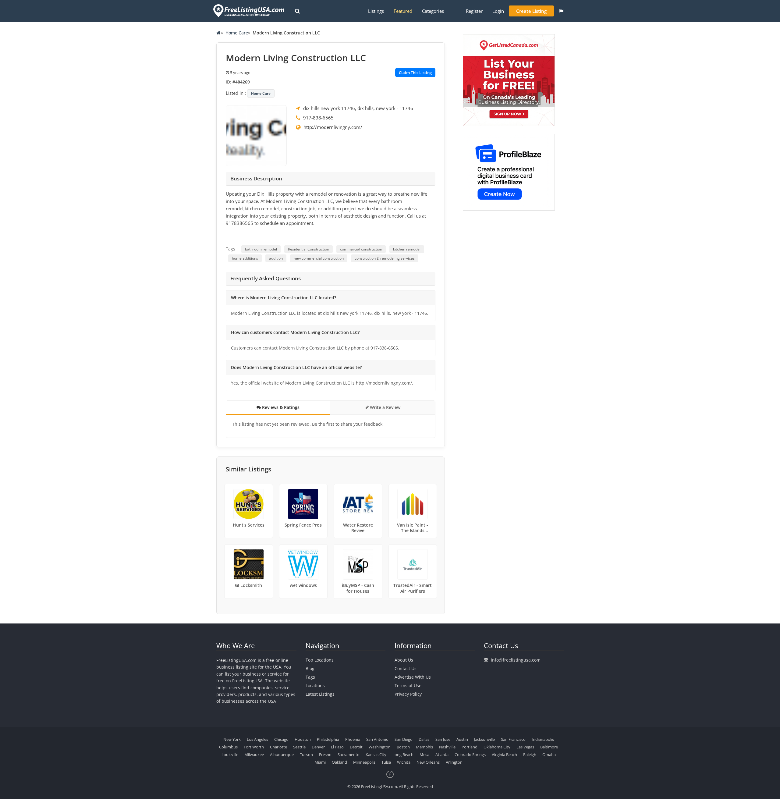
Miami (320, 762)
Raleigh (529, 754)
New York (232, 739)
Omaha (549, 754)
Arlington (454, 762)
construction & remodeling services (385, 258)
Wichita (403, 762)
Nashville (447, 747)
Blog (310, 668)
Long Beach (402, 754)
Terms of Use (408, 685)
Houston (303, 739)
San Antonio (377, 739)
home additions (245, 258)
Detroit (356, 747)
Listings (376, 11)
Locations (315, 685)
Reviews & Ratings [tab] (280, 407)
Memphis (424, 747)
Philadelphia (328, 739)
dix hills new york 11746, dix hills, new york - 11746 (358, 108)
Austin (462, 739)
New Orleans (428, 762)
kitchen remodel (406, 249)
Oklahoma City (497, 747)
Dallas (424, 739)
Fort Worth (254, 747)
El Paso (337, 747)
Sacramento (349, 754)
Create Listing (531, 11)
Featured (403, 11)
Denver (318, 747)
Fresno (325, 754)
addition (276, 258)
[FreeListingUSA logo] (248, 10)
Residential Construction (308, 249)
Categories (433, 11)
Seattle (299, 747)
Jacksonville (484, 739)
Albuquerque (282, 754)
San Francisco (513, 739)
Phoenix (352, 739)
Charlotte (278, 747)
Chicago (281, 739)
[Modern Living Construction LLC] (256, 135)
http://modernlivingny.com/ (332, 127)
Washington (380, 747)
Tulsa (386, 762)
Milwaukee (254, 754)
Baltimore (549, 747)
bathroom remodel (261, 249)
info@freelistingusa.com (516, 660)
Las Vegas (525, 747)
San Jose (442, 739)
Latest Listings (320, 694)
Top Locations (320, 660)
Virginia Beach (504, 754)
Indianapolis (543, 739)
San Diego (404, 739)
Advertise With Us (413, 677)
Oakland (339, 762)
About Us (404, 660)
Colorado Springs (470, 754)
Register (474, 11)
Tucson (306, 754)
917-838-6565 (318, 118)
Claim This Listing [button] (415, 72)
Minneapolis (364, 762)
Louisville (230, 754)
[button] (561, 10)
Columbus (228, 747)
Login (498, 11)
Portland (469, 747)
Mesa (424, 754)
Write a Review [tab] (384, 407)
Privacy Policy (408, 694)
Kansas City (376, 754)
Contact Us (406, 668)
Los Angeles (257, 739)
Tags (310, 677)
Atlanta (441, 754)
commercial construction (361, 249)
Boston (403, 747)
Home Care (236, 33)
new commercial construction (319, 258)
